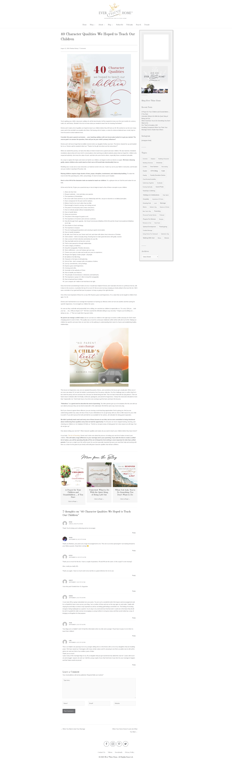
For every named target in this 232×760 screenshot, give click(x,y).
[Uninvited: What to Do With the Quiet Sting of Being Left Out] (99, 474)
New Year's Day (147, 211)
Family (145, 175)
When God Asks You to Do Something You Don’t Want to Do (125, 492)
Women (166, 238)
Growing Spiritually (147, 187)
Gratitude (159, 183)
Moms (145, 207)
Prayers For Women (149, 219)
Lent (155, 203)
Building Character (163, 158)
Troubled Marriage (147, 230)
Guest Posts (159, 187)
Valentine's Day (165, 234)
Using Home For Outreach (150, 234)
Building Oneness (148, 162)
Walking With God (148, 238)
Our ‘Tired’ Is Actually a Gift (150, 125)
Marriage (163, 203)
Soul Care (157, 223)
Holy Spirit (166, 195)
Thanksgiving (163, 226)
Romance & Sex (147, 223)
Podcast (162, 215)
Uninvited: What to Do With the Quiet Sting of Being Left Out (99, 492)
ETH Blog (154, 171)
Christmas (159, 162)
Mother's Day (153, 207)
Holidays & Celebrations (151, 195)
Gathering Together (148, 183)
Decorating (164, 166)
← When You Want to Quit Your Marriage (73, 729)
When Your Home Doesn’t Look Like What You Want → (124, 729)
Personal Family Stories (149, 215)
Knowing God (147, 203)
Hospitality (146, 199)
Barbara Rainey (74, 48)
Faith (163, 171)
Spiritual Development (149, 226)
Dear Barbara (154, 166)
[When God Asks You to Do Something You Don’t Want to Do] (125, 474)
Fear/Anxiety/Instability (149, 179)
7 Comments (82, 48)
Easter (145, 171)
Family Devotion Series (157, 175)
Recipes (161, 219)
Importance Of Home (157, 199)
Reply (134, 533)
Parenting (157, 211)
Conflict (145, 166)
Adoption (153, 158)
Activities (145, 158)
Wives (159, 238)
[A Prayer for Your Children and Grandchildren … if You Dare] (73, 474)
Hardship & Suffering (149, 190)
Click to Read (73, 501)
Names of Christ (164, 207)
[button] (106, 744)
